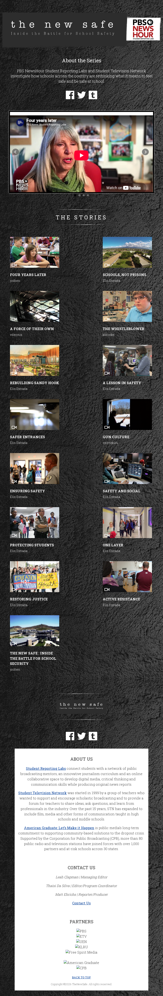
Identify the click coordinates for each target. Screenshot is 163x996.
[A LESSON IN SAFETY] (127, 360)
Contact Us (81, 903)
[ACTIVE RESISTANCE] (127, 576)
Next (145, 152)
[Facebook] (70, 98)
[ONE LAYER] (127, 522)
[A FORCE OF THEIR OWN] (34, 306)
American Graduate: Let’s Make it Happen (59, 828)
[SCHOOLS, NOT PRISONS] (127, 252)
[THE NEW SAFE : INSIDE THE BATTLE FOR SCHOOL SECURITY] (34, 630)
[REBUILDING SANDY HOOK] (34, 360)
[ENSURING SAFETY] (34, 468)
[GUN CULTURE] (127, 414)
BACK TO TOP (81, 977)
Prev (15, 152)
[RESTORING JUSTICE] (34, 576)
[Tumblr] (93, 98)
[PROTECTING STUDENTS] (34, 522)
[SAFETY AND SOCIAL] (127, 468)
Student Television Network (42, 793)
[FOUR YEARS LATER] (34, 252)
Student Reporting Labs (46, 768)
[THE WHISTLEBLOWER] (127, 306)
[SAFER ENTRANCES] (34, 414)
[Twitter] (81, 98)
